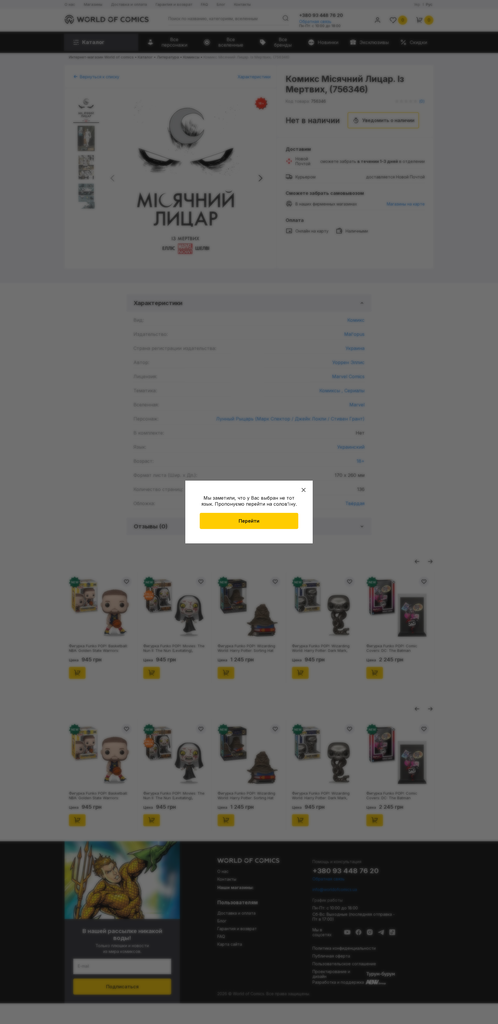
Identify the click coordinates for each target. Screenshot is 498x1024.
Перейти (249, 521)
